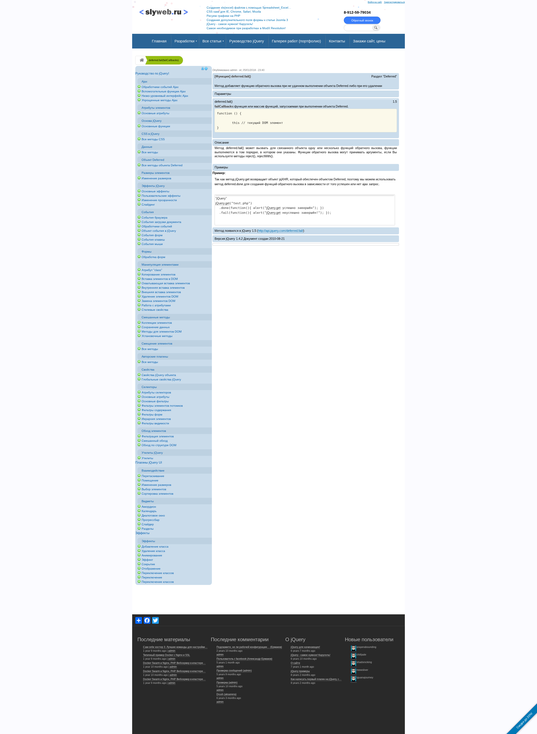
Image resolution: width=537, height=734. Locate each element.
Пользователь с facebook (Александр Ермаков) (244, 658)
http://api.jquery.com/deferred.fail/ (280, 230)
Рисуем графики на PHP (223, 15)
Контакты (337, 41)
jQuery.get (222, 203)
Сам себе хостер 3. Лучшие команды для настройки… (175, 647)
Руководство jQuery (246, 41)
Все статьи (211, 41)
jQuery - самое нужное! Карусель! (230, 24)
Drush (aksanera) (226, 694)
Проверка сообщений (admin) (234, 670)
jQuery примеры (300, 671)
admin (171, 650)
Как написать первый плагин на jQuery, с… (316, 679)
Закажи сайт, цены (369, 41)
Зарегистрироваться (394, 2)
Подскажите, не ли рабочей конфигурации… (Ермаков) (249, 647)
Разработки (184, 41)
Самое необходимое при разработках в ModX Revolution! (246, 28)
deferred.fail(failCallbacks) (164, 60)
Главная (159, 41)
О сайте (295, 663)
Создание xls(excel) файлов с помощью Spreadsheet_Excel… (249, 7)
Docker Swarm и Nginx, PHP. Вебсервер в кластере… (174, 663)
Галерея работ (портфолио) (296, 41)
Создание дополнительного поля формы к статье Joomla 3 (247, 20)
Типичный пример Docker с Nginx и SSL (166, 655)
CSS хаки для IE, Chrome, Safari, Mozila (234, 11)
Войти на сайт (375, 2)
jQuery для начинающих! (305, 647)
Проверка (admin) (226, 682)
